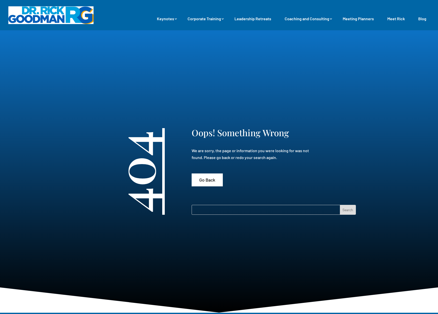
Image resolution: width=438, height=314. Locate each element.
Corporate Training (204, 18)
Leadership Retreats (252, 18)
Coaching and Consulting (307, 18)
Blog (422, 18)
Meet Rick (396, 18)
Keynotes (165, 18)
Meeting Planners (358, 18)
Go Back (207, 180)
